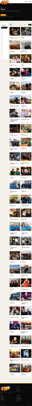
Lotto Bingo (12, 177)
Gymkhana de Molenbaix (14, 106)
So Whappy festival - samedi (24, 233)
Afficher (30, 24)
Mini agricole (23, 374)
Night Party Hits (24, 148)
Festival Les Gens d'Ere (25, 119)
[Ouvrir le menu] (30, 2)
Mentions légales (19, 397)
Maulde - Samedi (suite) (14, 219)
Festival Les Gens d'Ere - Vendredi (14, 163)
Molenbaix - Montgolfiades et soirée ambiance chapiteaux (14, 120)
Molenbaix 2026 (24, 106)
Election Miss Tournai (25, 289)
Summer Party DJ (24, 135)
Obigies (22, 37)
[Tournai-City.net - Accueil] (5, 2)
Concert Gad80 (23, 219)
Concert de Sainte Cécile (14, 346)
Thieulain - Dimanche (13, 135)
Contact (17, 396)
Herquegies (12, 78)
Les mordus (12, 374)
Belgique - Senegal (24, 275)
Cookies (17, 401)
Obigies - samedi (24, 51)
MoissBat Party (24, 191)
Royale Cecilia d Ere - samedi (24, 318)
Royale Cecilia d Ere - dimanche (24, 303)
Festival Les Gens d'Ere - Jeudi (25, 163)
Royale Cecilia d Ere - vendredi (24, 332)
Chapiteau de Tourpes (14, 37)
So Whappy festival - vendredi (13, 248)
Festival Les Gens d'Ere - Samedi (14, 149)
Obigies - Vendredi (13, 65)
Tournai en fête (24, 177)
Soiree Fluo (12, 289)
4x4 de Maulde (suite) (25, 205)
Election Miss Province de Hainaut (14, 360)
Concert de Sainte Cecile (25, 346)
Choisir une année (21, 24)
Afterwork (12, 275)
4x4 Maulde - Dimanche (25, 247)
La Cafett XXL (12, 302)
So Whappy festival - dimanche (13, 233)
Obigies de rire (12, 51)
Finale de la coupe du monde (13, 192)
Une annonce (2, 397)
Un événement (2, 396)
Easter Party (12, 331)
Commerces (18, 391)
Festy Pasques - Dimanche (14, 317)
